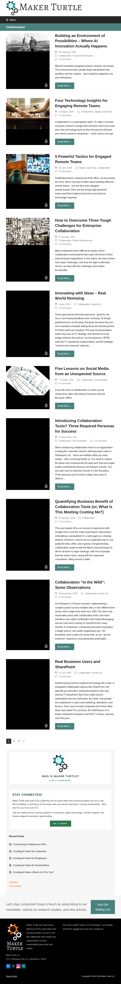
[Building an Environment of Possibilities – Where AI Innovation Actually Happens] (28, 42)
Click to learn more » (60, 780)
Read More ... (65, 85)
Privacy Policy (11, 976)
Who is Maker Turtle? (60, 776)
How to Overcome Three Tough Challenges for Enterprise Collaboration (83, 225)
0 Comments (65, 59)
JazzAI (76, 929)
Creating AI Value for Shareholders (31, 865)
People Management (82, 240)
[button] (11, 19)
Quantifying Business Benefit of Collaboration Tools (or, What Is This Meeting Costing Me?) (84, 506)
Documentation (79, 441)
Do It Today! (60, 824)
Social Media (101, 380)
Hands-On (96, 304)
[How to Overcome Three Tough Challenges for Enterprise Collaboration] (28, 231)
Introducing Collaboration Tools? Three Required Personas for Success (84, 426)
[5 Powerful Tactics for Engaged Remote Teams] (28, 169)
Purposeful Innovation (82, 56)
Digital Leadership (103, 112)
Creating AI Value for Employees (30, 858)
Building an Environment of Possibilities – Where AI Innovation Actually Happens (81, 40)
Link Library (15, 886)
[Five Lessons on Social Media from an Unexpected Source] (28, 380)
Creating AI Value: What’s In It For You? (33, 872)
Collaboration (65, 56)
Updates (13, 882)
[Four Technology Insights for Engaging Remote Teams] (28, 113)
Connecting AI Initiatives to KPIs (29, 844)
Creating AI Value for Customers (29, 851)
